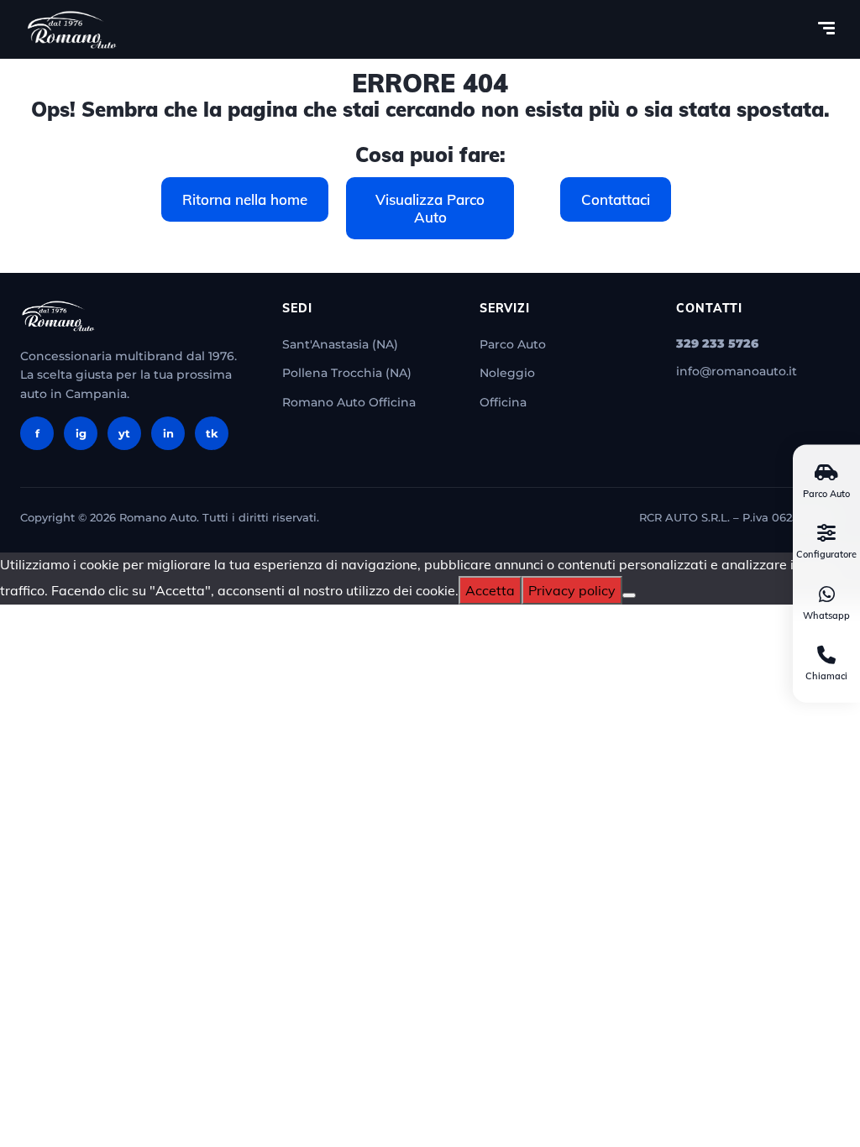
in (168, 433)
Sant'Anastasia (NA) (340, 344)
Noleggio (507, 372)
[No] (629, 595)
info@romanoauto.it (736, 371)
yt (124, 433)
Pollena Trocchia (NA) (347, 372)
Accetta (490, 590)
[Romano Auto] (72, 29)
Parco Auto (513, 344)
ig (81, 433)
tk (212, 433)
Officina (503, 402)
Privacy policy (572, 590)
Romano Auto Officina (349, 402)
